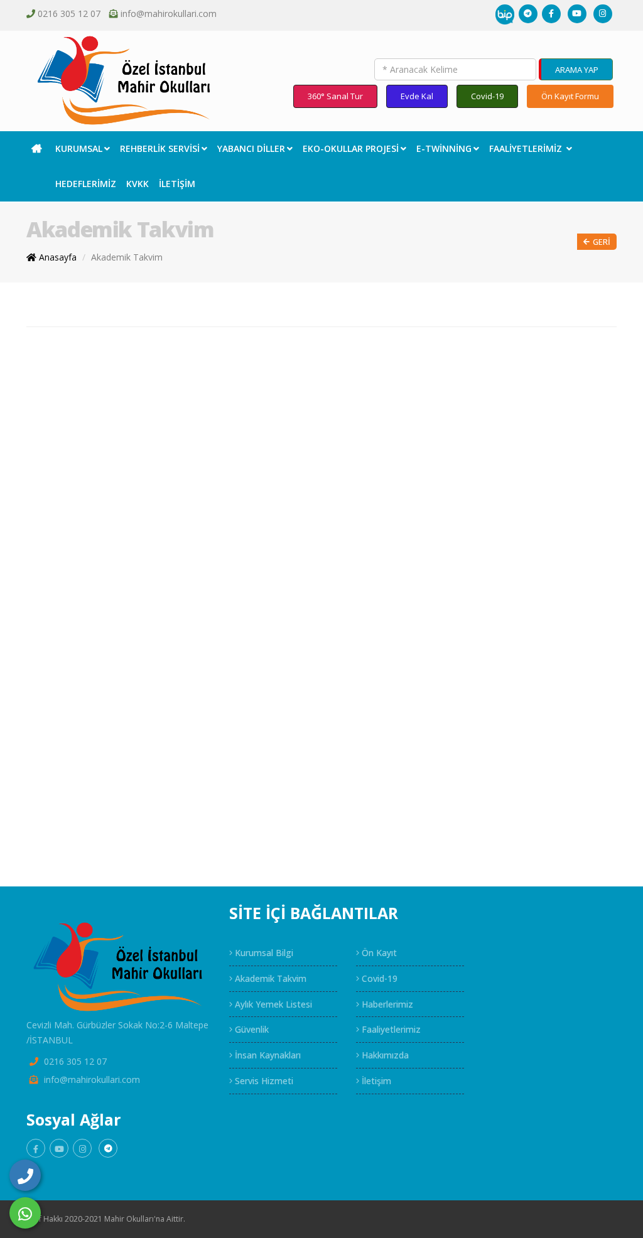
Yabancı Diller (251, 148)
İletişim (177, 184)
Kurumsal (78, 148)
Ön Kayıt (378, 953)
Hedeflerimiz (85, 184)
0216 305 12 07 (69, 13)
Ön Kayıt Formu (570, 96)
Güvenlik (250, 1029)
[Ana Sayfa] (38, 148)
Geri (601, 241)
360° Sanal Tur (335, 96)
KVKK (137, 184)
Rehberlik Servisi (160, 148)
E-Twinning (444, 148)
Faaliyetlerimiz (527, 148)
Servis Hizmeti (262, 1081)
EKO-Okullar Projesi (351, 148)
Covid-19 (487, 96)
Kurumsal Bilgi (262, 953)
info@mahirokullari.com (169, 13)
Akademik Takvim (127, 257)
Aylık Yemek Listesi (272, 1004)
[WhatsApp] (25, 1213)
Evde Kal (417, 96)
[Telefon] (25, 1175)
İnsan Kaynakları (266, 1055)
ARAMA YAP (576, 69)
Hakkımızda (384, 1055)
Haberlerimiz (386, 1004)
